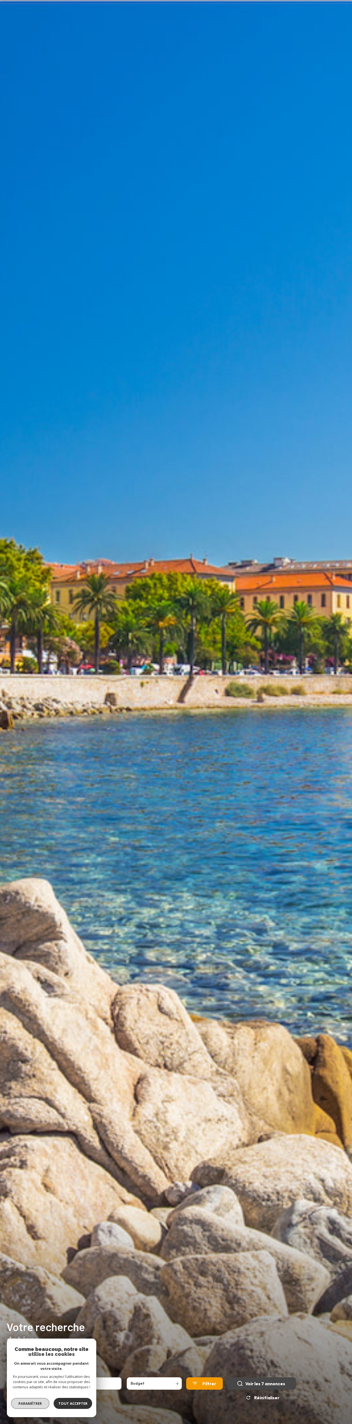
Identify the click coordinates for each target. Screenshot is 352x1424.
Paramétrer (30, 1403)
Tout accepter (72, 1403)
